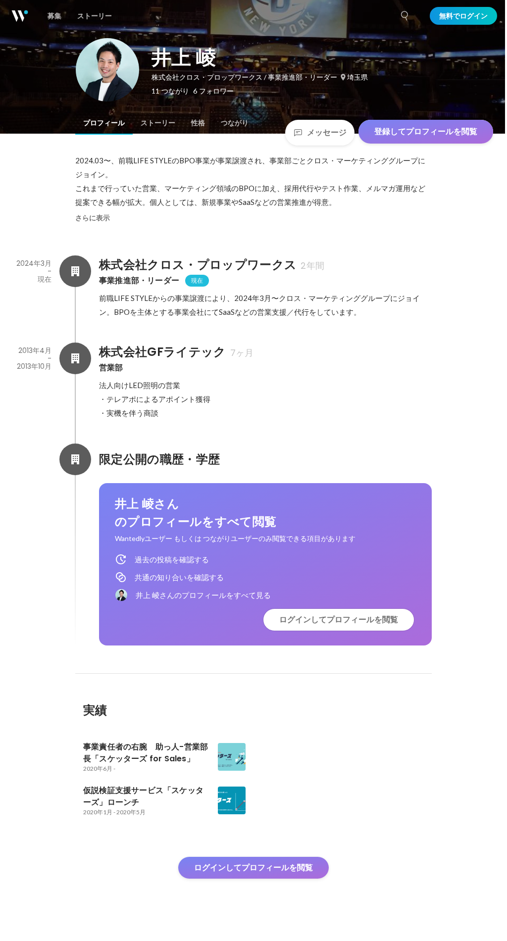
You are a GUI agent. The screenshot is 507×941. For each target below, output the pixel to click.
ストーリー (158, 123)
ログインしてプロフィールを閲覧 (338, 619)
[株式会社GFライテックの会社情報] (75, 358)
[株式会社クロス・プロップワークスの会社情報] (75, 271)
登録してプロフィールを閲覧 (425, 131)
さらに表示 (92, 218)
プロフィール (104, 123)
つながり (235, 123)
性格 (198, 123)
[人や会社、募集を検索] (405, 16)
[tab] (104, 123)
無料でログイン (463, 16)
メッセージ (327, 132)
